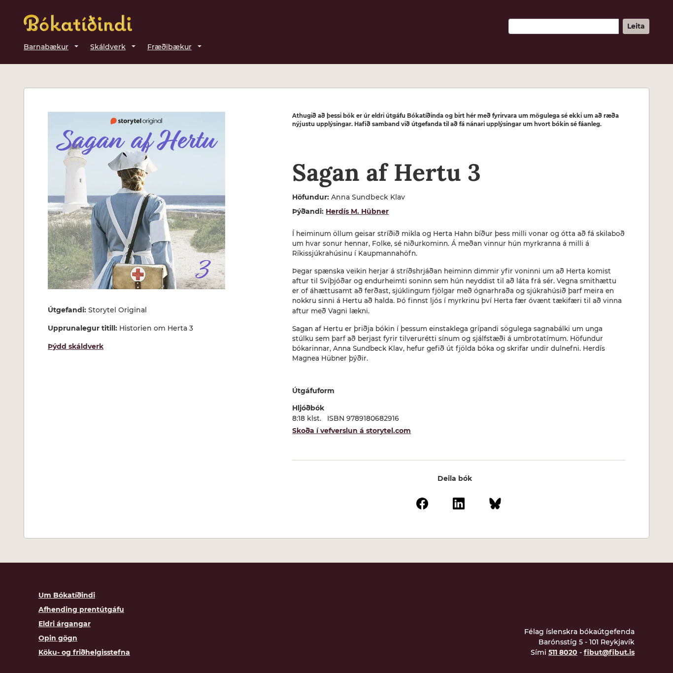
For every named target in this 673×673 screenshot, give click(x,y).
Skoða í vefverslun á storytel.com (351, 430)
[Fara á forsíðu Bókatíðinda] (78, 23)
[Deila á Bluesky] (495, 502)
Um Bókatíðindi (66, 595)
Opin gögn (57, 638)
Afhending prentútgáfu (81, 609)
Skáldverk (108, 46)
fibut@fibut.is (609, 652)
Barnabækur (46, 46)
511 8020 (562, 652)
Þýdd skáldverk (75, 346)
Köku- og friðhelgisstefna (84, 652)
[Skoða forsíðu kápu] (136, 200)
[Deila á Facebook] (422, 502)
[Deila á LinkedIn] (458, 502)
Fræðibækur (169, 46)
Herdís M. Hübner (357, 211)
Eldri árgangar (64, 623)
